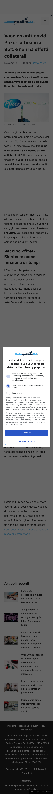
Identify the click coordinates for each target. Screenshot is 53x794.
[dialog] (26, 397)
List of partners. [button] (40, 409)
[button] (26, 393)
